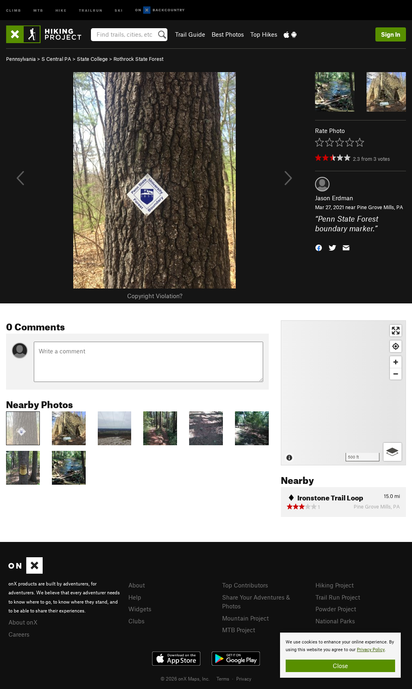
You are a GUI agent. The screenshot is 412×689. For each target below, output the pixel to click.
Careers (18, 634)
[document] (340, 655)
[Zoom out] (396, 374)
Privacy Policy (371, 649)
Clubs (136, 621)
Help (134, 597)
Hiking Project (334, 585)
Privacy (243, 678)
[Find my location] (396, 346)
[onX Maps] (25, 571)
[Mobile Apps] (290, 34)
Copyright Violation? (154, 295)
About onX (22, 622)
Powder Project (335, 608)
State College (92, 59)
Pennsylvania (21, 59)
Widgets (139, 608)
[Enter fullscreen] (396, 330)
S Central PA (56, 59)
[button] (318, 247)
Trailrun (91, 9)
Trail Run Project (337, 597)
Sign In (390, 34)
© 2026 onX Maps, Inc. (185, 678)
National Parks (335, 621)
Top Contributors (245, 585)
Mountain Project (245, 618)
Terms (222, 678)
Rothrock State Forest (138, 59)
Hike (61, 9)
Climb (13, 9)
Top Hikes (263, 34)
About (136, 585)
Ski (119, 9)
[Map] (343, 393)
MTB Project (238, 629)
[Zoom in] (396, 362)
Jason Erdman (334, 197)
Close (340, 665)
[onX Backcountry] (160, 10)
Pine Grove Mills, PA (380, 207)
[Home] (47, 34)
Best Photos (228, 34)
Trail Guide (190, 34)
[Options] (392, 452)
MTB (38, 9)
